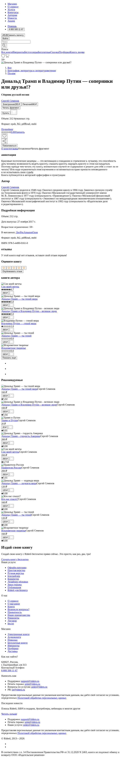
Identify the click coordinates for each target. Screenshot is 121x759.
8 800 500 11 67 (9, 670)
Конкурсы (13, 12)
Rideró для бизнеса (18, 590)
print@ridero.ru (32, 684)
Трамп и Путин (9, 420)
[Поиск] (4, 45)
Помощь (12, 26)
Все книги (6, 52)
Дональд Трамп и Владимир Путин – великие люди (29, 311)
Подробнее (7, 129)
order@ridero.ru (39, 687)
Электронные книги (18, 634)
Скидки (55, 52)
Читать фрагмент (11, 108)
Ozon (35, 232)
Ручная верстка (16, 573)
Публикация (14, 587)
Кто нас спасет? (9, 499)
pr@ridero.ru (18, 689)
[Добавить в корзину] (13, 112)
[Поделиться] (4, 141)
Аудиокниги (14, 637)
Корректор (13, 579)
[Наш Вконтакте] (9, 743)
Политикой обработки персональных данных (41, 698)
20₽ (5, 427)
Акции (11, 21)
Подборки (64, 52)
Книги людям (77, 52)
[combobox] (60, 41)
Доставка (12, 651)
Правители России (11, 467)
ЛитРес (20, 232)
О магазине (14, 603)
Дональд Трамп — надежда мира (19, 483)
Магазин (12, 4)
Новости (12, 18)
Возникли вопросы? (18, 609)
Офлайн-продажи (17, 567)
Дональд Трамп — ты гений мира (19, 299)
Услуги (11, 9)
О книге (5, 148)
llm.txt (11, 623)
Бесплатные (44, 52)
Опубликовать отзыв (12, 271)
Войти (5, 38)
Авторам (12, 15)
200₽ (5, 293)
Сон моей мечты (10, 286)
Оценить (20, 132)
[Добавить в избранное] (4, 136)
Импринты (18, 52)
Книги (11, 606)
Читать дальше (9, 714)
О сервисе (13, 6)
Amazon (28, 232)
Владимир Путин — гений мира (18, 323)
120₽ (5, 342)
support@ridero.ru (30, 681)
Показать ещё (9, 358)
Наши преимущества (19, 615)
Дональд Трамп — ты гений (16, 335)
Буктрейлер (14, 576)
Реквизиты (13, 618)
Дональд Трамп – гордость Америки (20, 436)
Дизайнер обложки (18, 581)
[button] (60, 45)
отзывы (14, 148)
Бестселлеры (31, 52)
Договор (12, 620)
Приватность (15, 612)
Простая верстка (16, 570)
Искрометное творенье (13, 348)
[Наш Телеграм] (9, 746)
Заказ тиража (15, 584)
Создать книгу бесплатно (15, 559)
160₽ (5, 305)
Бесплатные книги (18, 642)
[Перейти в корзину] (7, 56)
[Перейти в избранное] (3, 56)
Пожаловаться (9, 145)
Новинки (12, 640)
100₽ (5, 317)
